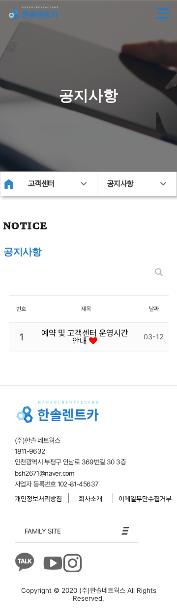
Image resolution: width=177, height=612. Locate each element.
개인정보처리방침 (38, 499)
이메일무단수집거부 (145, 499)
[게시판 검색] (159, 271)
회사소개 (90, 499)
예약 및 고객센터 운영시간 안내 (84, 337)
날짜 (154, 309)
